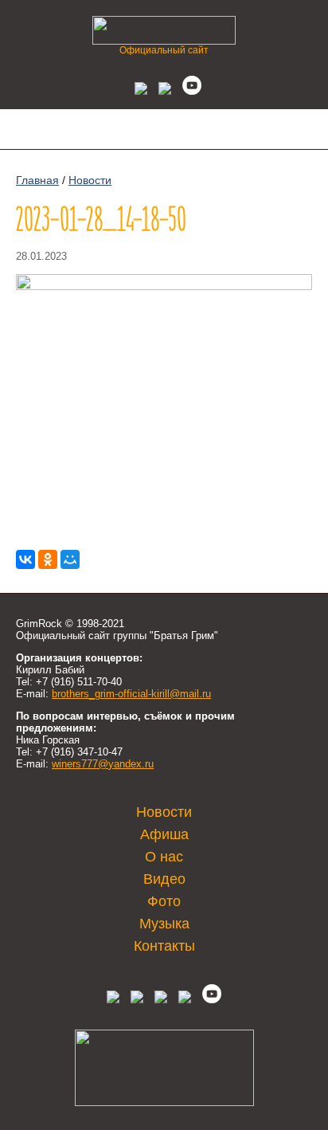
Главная (37, 180)
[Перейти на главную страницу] (164, 40)
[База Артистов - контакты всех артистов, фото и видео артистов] (164, 1102)
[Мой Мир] (70, 559)
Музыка (164, 924)
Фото (164, 901)
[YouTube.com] (187, 90)
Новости (89, 180)
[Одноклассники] (47, 559)
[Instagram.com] (184, 1000)
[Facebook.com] (137, 1000)
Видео (164, 879)
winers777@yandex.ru (103, 764)
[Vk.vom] (137, 90)
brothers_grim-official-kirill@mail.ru (131, 694)
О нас (164, 857)
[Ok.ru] (160, 90)
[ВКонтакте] (25, 559)
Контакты (164, 946)
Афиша (164, 834)
